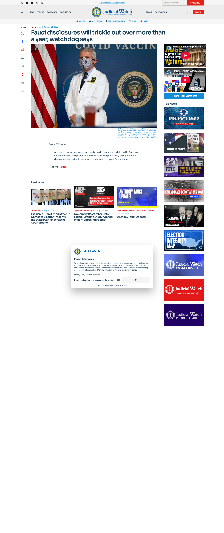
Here (63, 166)
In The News (36, 27)
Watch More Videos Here (185, 96)
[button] (22, 12)
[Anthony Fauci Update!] (137, 197)
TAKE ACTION (97, 21)
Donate (198, 12)
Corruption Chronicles (85, 211)
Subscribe (195, 3)
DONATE (82, 21)
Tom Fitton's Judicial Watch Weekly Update (136, 211)
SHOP (134, 21)
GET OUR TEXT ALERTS (116, 21)
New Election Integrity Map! (112, 3)
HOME (145, 21)
